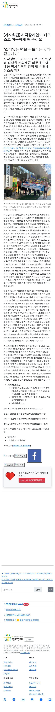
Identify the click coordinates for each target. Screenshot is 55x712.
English (7, 673)
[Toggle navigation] (49, 4)
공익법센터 (8, 25)
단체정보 (29, 639)
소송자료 (32, 666)
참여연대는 (8, 662)
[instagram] (23, 699)
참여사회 (32, 686)
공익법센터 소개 (13, 609)
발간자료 (32, 662)
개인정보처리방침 (11, 669)
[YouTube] (32, 699)
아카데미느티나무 (36, 694)
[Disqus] (27, 526)
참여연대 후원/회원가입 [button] (31, 480)
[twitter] (5, 699)
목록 (50, 589)
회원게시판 (8, 686)
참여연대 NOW (18, 604)
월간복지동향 (34, 690)
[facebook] (14, 699)
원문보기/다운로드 (21, 445)
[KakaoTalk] (41, 699)
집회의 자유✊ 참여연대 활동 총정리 (22, 620)
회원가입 (7, 683)
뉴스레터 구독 (34, 683)
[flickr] (50, 699)
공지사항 (7, 666)
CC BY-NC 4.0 (25, 653)
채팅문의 (7, 690)
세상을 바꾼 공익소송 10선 (18, 614)
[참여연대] (13, 637)
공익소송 (19, 25)
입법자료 (32, 669)
